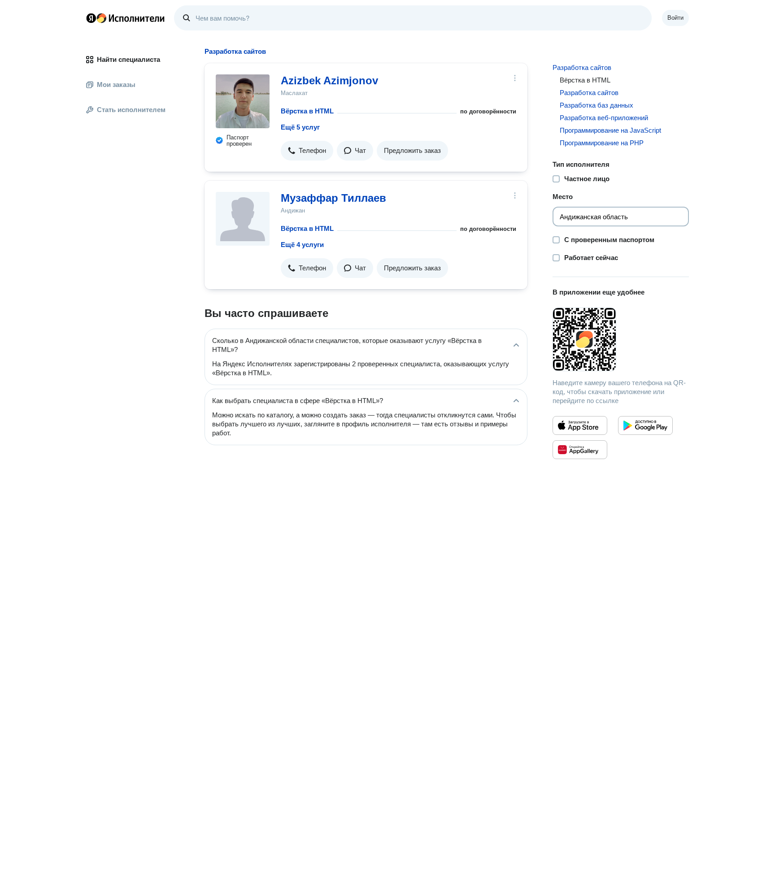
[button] (307, 151)
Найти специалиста (128, 59)
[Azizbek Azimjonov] (243, 101)
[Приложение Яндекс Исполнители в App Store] (580, 425)
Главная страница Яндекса (91, 18)
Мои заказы (116, 84)
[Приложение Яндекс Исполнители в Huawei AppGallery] (580, 449)
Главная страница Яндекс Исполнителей (125, 18)
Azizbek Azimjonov (329, 80)
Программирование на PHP (602, 143)
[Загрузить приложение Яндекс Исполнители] (621, 339)
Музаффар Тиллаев (333, 198)
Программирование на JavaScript (610, 130)
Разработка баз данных (596, 105)
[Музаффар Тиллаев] (243, 219)
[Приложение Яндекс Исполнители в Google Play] (645, 425)
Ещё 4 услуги (302, 244)
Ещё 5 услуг (300, 127)
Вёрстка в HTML (307, 111)
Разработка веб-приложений (604, 117)
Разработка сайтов (582, 67)
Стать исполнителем (131, 109)
